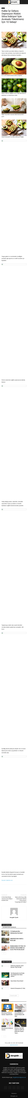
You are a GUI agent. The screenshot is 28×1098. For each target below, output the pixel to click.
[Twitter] (18, 1087)
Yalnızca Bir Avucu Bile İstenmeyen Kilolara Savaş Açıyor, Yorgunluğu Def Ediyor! (20, 899)
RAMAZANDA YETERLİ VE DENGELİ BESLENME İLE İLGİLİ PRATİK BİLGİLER (18, 947)
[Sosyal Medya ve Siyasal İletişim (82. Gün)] (21, 1008)
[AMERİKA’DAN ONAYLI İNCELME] (5, 940)
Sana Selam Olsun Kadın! (17, 981)
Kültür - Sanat (18, 1011)
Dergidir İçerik (14, 917)
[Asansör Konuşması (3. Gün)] (5, 990)
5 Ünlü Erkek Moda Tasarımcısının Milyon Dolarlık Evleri (7, 898)
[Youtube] (22, 1087)
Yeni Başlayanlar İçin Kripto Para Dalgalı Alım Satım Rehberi (17, 975)
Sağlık (9, 5)
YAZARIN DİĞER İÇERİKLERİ (9, 927)
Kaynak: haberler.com (7, 880)
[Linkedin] (14, 1087)
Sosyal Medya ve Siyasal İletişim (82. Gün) (19, 1014)
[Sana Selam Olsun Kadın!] (5, 982)
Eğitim (16, 1026)
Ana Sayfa (4, 5)
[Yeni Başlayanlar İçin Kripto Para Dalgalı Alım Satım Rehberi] (5, 975)
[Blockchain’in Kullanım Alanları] (7, 1023)
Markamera (14, 1093)
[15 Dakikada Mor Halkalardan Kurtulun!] (5, 933)
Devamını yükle (13, 995)
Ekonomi (3, 1011)
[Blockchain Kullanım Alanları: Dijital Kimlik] (7, 1008)
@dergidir (14, 1045)
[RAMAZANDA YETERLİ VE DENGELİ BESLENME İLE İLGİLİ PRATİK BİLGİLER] (5, 948)
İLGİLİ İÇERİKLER (6, 925)
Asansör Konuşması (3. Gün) (18, 988)
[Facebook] (5, 1087)
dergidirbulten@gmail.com (19, 1077)
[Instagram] (9, 1087)
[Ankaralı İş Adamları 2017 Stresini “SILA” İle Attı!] (5, 967)
